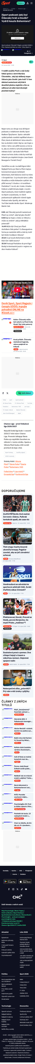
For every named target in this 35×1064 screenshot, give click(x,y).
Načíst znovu (17, 38)
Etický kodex (8, 1057)
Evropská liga (9, 474)
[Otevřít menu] (31, 3)
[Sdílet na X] (7, 393)
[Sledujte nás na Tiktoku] (21, 889)
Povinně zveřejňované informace (21, 1057)
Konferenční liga (22, 474)
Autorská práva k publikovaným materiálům (17, 1045)
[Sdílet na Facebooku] (3, 393)
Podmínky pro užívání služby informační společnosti (17, 1048)
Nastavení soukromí (11, 1052)
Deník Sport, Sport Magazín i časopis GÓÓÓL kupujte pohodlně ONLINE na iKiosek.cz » (17, 308)
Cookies (28, 1050)
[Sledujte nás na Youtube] (26, 889)
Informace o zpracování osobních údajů (14, 1050)
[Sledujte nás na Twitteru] (17, 889)
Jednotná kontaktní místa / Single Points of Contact (17, 1055)
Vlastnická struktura (23, 1052)
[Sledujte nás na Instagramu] (13, 889)
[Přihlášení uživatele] (28, 3)
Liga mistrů (18, 471)
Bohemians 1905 (16, 467)
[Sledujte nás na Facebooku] (8, 889)
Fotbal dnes (8, 471)
